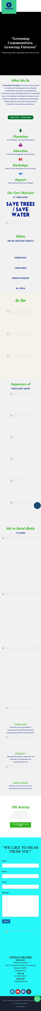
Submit (6, 921)
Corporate (20, 724)
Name (4, 861)
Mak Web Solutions (21, 1003)
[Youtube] (17, 991)
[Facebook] (23, 991)
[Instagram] (28, 991)
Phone (4, 871)
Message (5, 893)
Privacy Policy (20, 1006)
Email (4, 882)
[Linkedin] (12, 991)
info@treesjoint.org (20, 981)
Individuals (20, 783)
